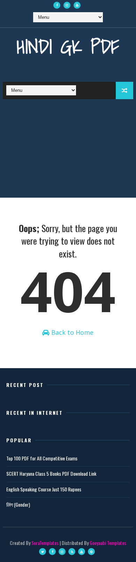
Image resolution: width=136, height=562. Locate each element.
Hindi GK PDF (68, 46)
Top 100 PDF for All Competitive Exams (41, 458)
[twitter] (42, 551)
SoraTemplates (45, 542)
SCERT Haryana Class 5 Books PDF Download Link (51, 473)
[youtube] (77, 5)
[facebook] (56, 5)
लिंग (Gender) (18, 504)
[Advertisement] (68, 150)
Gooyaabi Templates (108, 542)
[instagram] (66, 5)
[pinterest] (91, 551)
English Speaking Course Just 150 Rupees (43, 489)
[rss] (71, 551)
